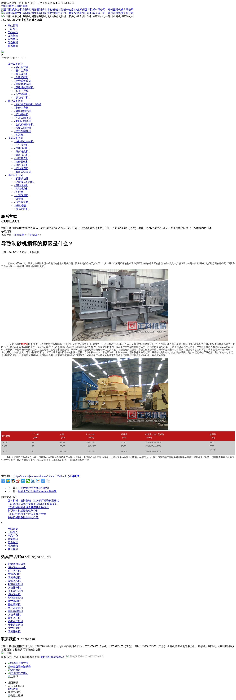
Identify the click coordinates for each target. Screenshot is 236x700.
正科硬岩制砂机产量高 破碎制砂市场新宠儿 (32, 504)
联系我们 (13, 45)
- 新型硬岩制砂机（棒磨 (27, 104)
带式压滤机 (14, 628)
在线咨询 (13, 688)
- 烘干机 (18, 198)
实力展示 (13, 39)
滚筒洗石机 (14, 581)
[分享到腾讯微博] (23, 481)
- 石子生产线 (21, 90)
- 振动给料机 (21, 97)
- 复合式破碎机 (22, 80)
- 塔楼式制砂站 (22, 128)
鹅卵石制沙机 (15, 597)
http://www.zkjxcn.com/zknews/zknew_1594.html (40, 476)
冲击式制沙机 (15, 591)
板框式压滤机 (15, 621)
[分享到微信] (28, 481)
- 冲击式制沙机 (22, 117)
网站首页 (13, 25)
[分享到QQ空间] (8, 481)
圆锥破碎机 (14, 604)
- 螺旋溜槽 (20, 205)
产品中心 (13, 32)
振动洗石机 (14, 614)
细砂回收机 (14, 594)
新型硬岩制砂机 (17, 564)
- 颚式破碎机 (21, 74)
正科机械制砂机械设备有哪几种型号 (28, 507)
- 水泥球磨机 (21, 195)
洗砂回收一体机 (17, 567)
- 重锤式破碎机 (22, 84)
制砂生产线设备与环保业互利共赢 (37, 491)
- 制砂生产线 (21, 107)
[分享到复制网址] (48, 481)
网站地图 (22, 6)
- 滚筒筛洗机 (21, 158)
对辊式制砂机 (15, 584)
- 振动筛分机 (21, 114)
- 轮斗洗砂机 (21, 144)
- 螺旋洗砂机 (21, 148)
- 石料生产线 (21, 70)
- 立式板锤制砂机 (24, 124)
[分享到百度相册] (38, 481)
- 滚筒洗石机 (21, 155)
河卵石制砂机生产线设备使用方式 (27, 514)
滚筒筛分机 (14, 631)
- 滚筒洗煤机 (21, 151)
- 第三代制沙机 (22, 131)
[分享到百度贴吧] (33, 481)
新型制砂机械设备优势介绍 (23, 510)
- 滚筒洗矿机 (21, 165)
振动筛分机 (14, 587)
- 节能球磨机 (21, 185)
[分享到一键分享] (43, 481)
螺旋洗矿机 (14, 618)
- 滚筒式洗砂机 (22, 171)
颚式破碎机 (14, 601)
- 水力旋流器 (21, 202)
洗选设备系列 (15, 138)
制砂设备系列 (15, 101)
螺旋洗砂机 (14, 574)
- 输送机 (18, 134)
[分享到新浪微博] (18, 481)
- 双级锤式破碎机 (24, 87)
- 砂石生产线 (21, 67)
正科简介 (13, 29)
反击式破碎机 (15, 624)
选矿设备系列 (15, 175)
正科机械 (19, 235)
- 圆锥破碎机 (21, 77)
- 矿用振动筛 (21, 178)
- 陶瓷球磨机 (21, 188)
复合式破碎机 (15, 608)
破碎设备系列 (15, 63)
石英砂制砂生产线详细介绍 (33, 488)
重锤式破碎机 (15, 611)
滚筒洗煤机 (14, 577)
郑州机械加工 (9, 6)
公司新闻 (13, 35)
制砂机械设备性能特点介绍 (23, 517)
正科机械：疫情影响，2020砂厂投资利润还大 (33, 500)
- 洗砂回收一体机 (24, 141)
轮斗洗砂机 (14, 570)
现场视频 (13, 42)
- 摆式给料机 (21, 209)
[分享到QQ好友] (13, 481)
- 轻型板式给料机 (24, 182)
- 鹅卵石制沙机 (22, 121)
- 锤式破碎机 (21, 94)
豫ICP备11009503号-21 (53, 657)
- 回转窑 (18, 192)
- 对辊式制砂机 (22, 111)
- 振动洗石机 (21, 168)
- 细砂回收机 (21, 161)
